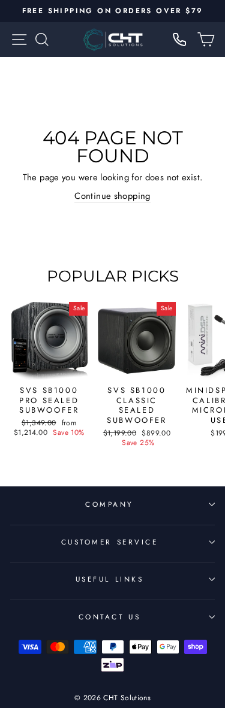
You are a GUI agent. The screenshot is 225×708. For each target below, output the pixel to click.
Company (109, 504)
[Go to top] (191, 626)
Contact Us (109, 617)
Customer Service (109, 542)
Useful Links (109, 579)
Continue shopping (112, 196)
